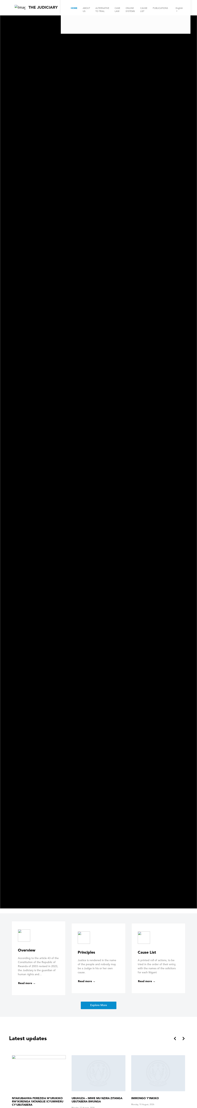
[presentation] (175, 1039)
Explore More (98, 1005)
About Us (86, 10)
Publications (160, 8)
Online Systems (130, 10)
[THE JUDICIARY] (20, 8)
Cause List (143, 10)
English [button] (179, 8)
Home (74, 8)
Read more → (27, 983)
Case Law (117, 10)
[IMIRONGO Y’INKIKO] (98, 1073)
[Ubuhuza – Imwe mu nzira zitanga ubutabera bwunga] (39, 1073)
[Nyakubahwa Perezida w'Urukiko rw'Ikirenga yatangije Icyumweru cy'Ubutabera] (158, 1073)
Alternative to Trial (102, 10)
